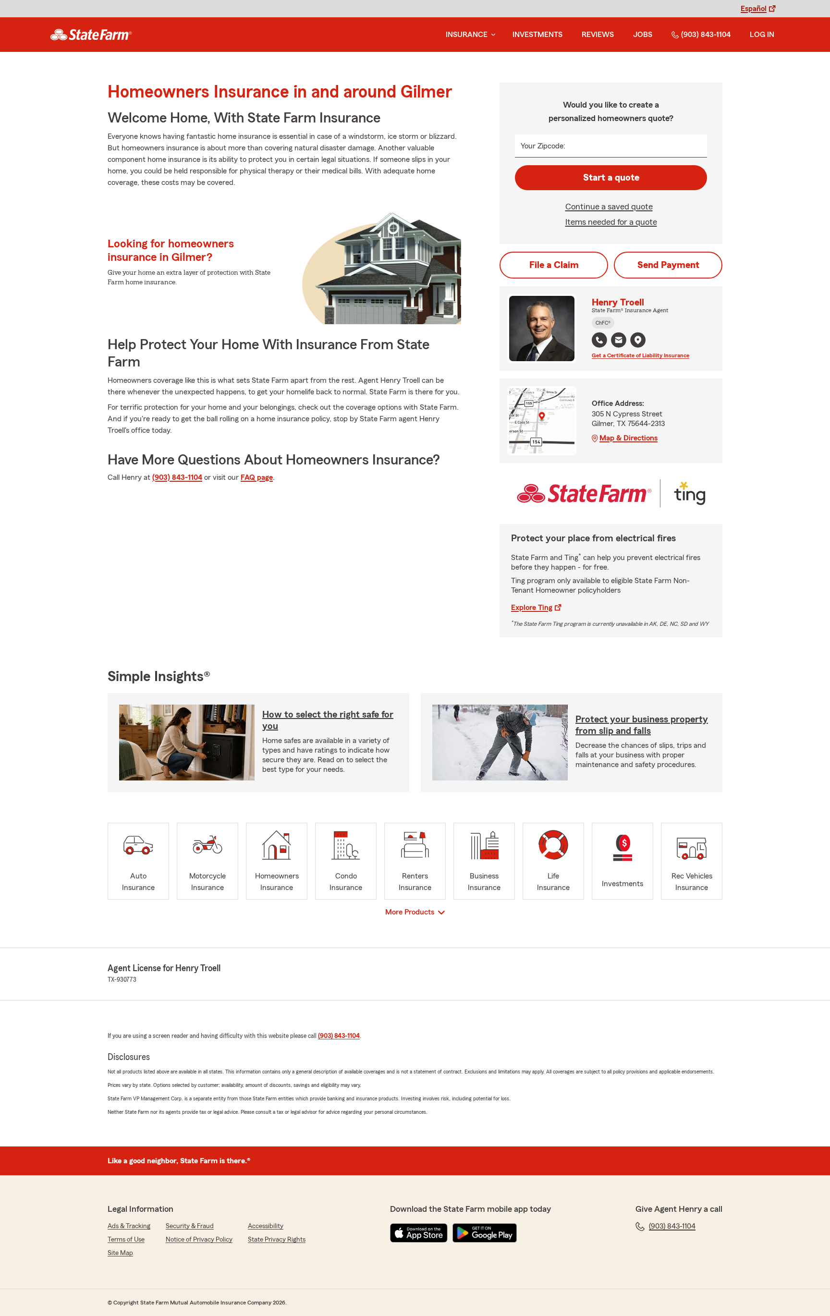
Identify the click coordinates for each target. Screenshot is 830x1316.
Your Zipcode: (543, 146)
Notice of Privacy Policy (199, 1239)
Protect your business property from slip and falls (641, 725)
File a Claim (554, 265)
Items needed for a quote (611, 222)
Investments (537, 34)
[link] (91, 34)
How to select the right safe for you (327, 720)
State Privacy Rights (276, 1239)
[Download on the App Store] (419, 1233)
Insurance (467, 34)
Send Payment (668, 265)
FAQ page (257, 477)
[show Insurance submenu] (491, 35)
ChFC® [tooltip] (603, 323)
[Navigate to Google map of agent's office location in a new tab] (638, 340)
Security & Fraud (190, 1226)
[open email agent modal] (618, 341)
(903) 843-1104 (706, 34)
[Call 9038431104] (599, 340)
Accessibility (265, 1226)
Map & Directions (628, 438)
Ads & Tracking (129, 1226)
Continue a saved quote (609, 206)
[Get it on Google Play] (484, 1233)
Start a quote (611, 178)
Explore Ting (531, 607)
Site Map (120, 1253)
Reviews (598, 34)
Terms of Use (126, 1239)
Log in (762, 34)
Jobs (642, 34)
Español (754, 8)
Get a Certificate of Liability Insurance (640, 355)
